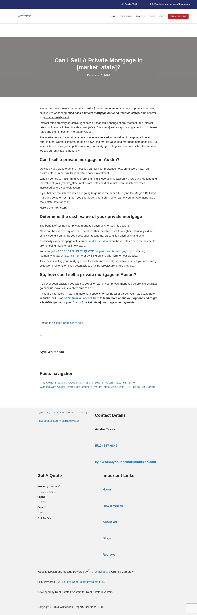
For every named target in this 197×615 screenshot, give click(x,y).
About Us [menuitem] (140, 16)
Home (107, 489)
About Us (110, 522)
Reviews (109, 554)
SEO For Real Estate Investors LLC (82, 581)
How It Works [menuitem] (126, 16)
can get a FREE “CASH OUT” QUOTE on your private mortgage (86, 251)
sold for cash (97, 241)
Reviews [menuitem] (163, 16)
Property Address (48, 486)
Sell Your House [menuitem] (178, 16)
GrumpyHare (99, 571)
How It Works (113, 505)
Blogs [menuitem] (152, 16)
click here (92, 298)
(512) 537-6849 (129, 4)
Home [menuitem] (112, 16)
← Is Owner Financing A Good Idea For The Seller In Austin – (78, 382)
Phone (41, 497)
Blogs (107, 538)
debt (77, 231)
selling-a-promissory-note (67, 322)
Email (41, 507)
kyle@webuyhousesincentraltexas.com (170, 4)
